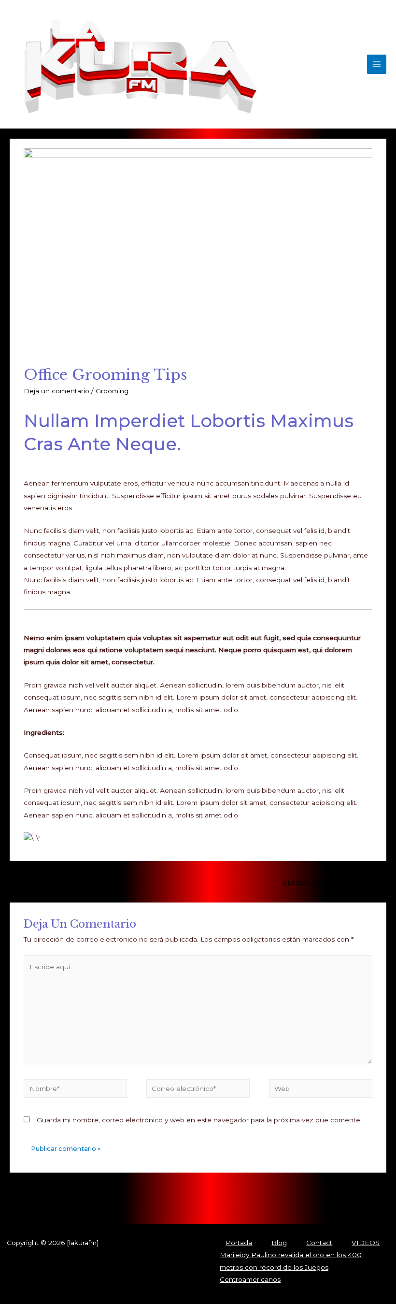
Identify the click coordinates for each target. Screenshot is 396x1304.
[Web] (320, 1090)
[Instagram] (107, 1203)
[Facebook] (78, 1203)
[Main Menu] (377, 64)
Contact (319, 1243)
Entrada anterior (76, 882)
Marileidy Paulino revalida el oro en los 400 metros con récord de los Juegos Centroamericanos (291, 1267)
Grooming (112, 391)
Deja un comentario (56, 391)
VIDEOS (366, 1243)
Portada (239, 1243)
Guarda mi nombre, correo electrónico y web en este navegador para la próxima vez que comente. (199, 1120)
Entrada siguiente (318, 882)
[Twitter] (93, 1203)
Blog (279, 1243)
